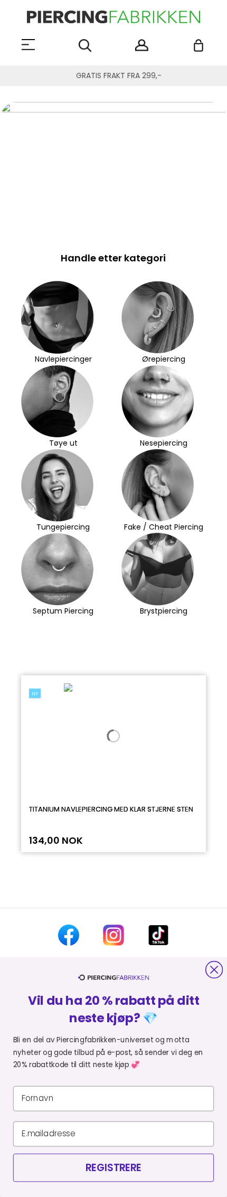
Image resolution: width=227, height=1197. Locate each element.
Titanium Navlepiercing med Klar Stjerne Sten (111, 809)
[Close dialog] (214, 969)
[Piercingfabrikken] (113, 17)
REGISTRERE (113, 1168)
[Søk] (85, 45)
